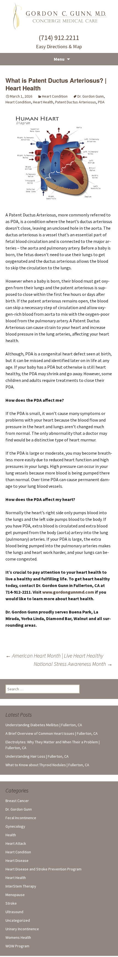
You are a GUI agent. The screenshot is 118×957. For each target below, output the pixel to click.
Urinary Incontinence (22, 928)
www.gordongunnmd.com (68, 592)
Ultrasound (14, 911)
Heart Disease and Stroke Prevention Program (43, 869)
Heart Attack (15, 843)
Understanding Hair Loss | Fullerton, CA (37, 756)
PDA (101, 102)
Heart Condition (55, 96)
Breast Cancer (17, 800)
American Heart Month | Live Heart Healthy (54, 655)
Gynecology (15, 826)
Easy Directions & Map (59, 46)
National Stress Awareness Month (73, 663)
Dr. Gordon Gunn (90, 96)
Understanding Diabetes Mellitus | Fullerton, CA (43, 724)
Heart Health (43, 102)
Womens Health (18, 937)
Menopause (15, 894)
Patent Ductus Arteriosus (75, 102)
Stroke (11, 903)
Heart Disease (17, 860)
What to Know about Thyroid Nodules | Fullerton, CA (47, 764)
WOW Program (17, 945)
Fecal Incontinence (20, 817)
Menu (59, 59)
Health (10, 834)
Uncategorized (17, 920)
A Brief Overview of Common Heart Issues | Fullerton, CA (51, 733)
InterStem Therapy (20, 886)
